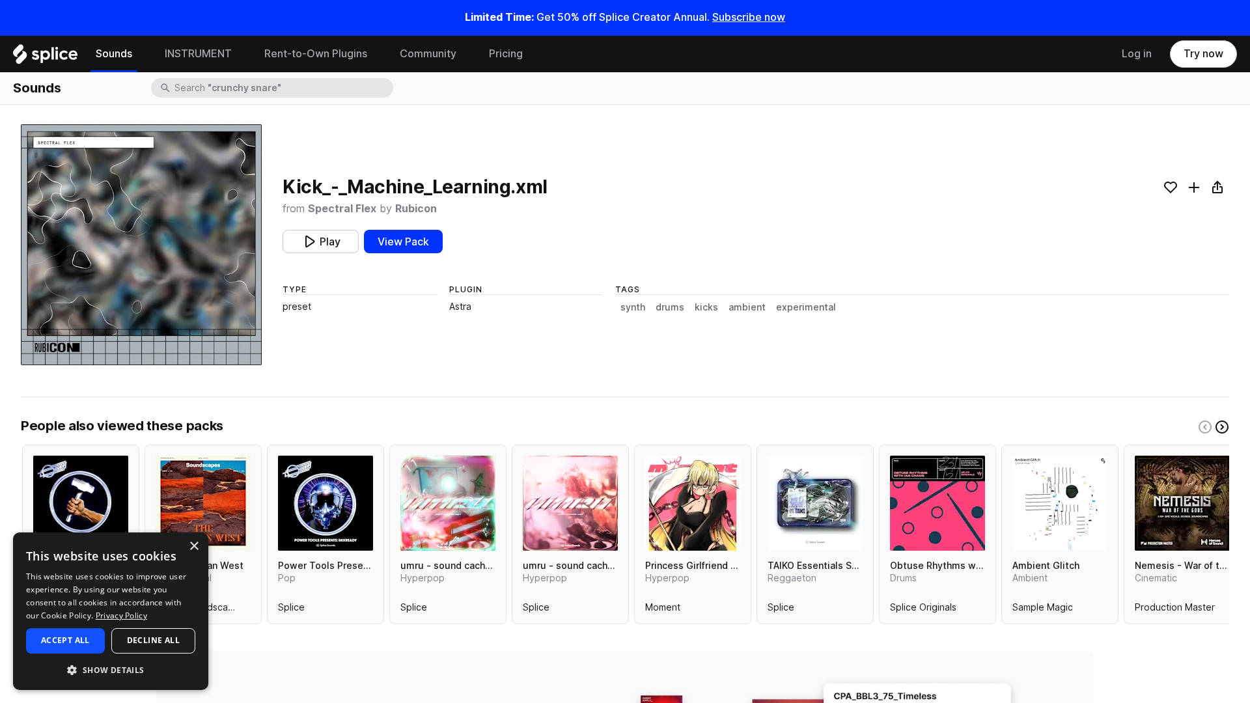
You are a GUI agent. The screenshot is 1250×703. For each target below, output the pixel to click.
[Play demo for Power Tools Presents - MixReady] (325, 503)
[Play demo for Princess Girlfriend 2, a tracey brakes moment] (693, 503)
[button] (110, 669)
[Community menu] (466, 54)
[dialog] (110, 611)
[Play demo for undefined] (141, 245)
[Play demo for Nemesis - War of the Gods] (1182, 503)
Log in (1137, 54)
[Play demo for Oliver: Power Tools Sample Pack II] (81, 503)
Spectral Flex (342, 208)
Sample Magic (1042, 610)
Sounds (114, 54)
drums (670, 307)
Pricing (506, 54)
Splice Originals (923, 610)
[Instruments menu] (241, 54)
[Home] (45, 57)
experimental (806, 307)
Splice (291, 610)
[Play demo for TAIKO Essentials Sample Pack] (815, 503)
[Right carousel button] (1222, 427)
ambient (747, 307)
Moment (662, 610)
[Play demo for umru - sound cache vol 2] (570, 503)
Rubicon (416, 208)
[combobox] (282, 88)
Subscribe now (748, 17)
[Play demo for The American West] (203, 503)
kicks (706, 307)
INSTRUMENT (198, 54)
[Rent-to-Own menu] (377, 54)
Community (428, 54)
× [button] (194, 546)
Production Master (1175, 610)
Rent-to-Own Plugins (315, 54)
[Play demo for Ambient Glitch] (1060, 503)
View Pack (403, 242)
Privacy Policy (121, 615)
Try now (1203, 54)
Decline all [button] (153, 640)
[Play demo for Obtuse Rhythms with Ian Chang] (937, 503)
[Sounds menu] (141, 54)
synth (632, 307)
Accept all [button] (65, 640)
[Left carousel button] (1205, 427)
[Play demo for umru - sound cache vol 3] (448, 503)
